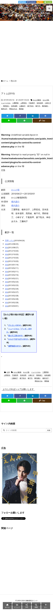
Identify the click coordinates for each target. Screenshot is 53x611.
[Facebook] (20, 116)
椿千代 (38, 106)
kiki (6, 244)
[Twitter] (7, 116)
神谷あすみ (13, 109)
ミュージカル (5, 103)
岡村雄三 (6, 106)
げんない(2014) (14, 325)
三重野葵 (15, 103)
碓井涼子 (4, 109)
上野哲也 (23, 103)
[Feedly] (24, 121)
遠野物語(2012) (14, 346)
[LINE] (8, 121)
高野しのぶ (9, 240)
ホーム (5, 81)
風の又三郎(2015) (15, 335)
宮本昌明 (40, 103)
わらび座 (46, 100)
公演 (14, 81)
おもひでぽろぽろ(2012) (18, 339)
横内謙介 (45, 106)
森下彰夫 (30, 106)
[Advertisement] (26, 48)
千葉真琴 (32, 103)
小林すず (48, 103)
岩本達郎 (14, 106)
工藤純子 (22, 106)
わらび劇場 (37, 100)
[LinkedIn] (33, 116)
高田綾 (21, 109)
